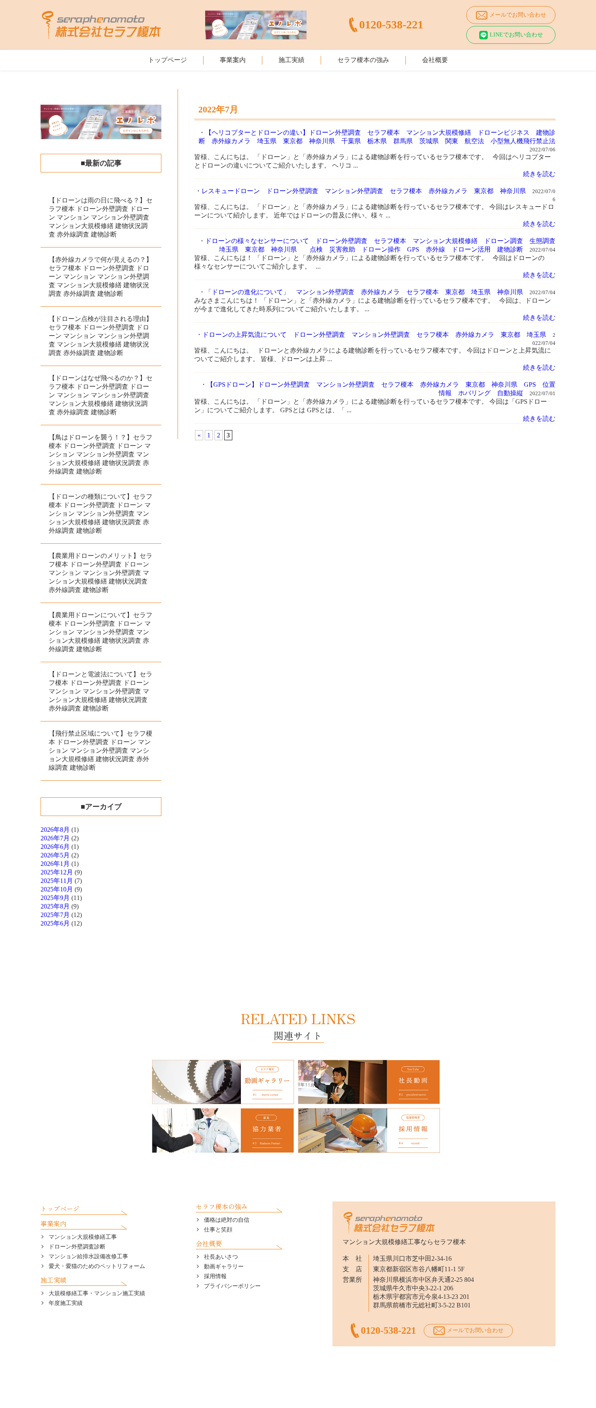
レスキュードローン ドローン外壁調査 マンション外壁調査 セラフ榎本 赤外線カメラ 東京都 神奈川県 (364, 190)
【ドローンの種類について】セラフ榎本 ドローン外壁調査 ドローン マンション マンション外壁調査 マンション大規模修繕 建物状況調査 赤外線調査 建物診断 (100, 513)
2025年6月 (55, 923)
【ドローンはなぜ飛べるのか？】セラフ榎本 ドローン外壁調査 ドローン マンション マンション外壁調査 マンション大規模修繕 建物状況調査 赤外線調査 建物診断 (100, 395)
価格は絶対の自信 (226, 1220)
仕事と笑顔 (218, 1230)
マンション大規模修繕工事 (83, 1237)
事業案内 (233, 59)
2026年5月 (55, 855)
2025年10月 (57, 889)
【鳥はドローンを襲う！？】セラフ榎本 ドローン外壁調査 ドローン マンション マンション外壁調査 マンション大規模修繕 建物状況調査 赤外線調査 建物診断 (100, 454)
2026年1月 (55, 863)
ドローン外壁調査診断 (77, 1247)
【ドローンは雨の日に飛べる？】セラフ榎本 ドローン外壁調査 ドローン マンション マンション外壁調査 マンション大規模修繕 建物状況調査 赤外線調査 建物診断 (100, 217)
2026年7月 (55, 838)
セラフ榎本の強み (363, 59)
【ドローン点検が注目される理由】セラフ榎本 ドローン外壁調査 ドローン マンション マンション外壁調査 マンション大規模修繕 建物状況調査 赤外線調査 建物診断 (100, 335)
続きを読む (539, 173)
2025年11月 (57, 880)
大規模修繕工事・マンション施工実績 (97, 1293)
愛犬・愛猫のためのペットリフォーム (97, 1266)
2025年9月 (55, 897)
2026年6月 (55, 846)
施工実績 (291, 59)
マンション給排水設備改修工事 (88, 1256)
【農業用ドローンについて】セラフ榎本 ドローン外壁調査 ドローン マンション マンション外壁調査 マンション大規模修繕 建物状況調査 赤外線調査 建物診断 (100, 631)
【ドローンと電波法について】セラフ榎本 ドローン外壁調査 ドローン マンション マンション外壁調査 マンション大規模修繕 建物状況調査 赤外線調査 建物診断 (100, 691)
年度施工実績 (66, 1303)
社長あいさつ (221, 1257)
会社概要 (435, 59)
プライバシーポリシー (232, 1286)
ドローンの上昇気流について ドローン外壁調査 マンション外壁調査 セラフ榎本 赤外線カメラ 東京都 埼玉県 (374, 334)
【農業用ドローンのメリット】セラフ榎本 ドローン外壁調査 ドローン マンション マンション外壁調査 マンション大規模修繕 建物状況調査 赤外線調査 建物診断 (100, 572)
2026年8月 (55, 829)
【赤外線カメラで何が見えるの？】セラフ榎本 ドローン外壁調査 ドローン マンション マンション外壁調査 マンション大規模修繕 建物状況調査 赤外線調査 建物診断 (100, 276)
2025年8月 (55, 906)
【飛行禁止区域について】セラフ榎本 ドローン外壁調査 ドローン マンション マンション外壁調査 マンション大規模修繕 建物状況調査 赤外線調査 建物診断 (100, 750)
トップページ (167, 59)
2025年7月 (55, 914)
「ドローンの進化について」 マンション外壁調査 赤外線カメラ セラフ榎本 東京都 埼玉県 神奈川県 (364, 291)
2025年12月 (57, 872)
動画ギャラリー (224, 1267)
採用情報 (215, 1276)
